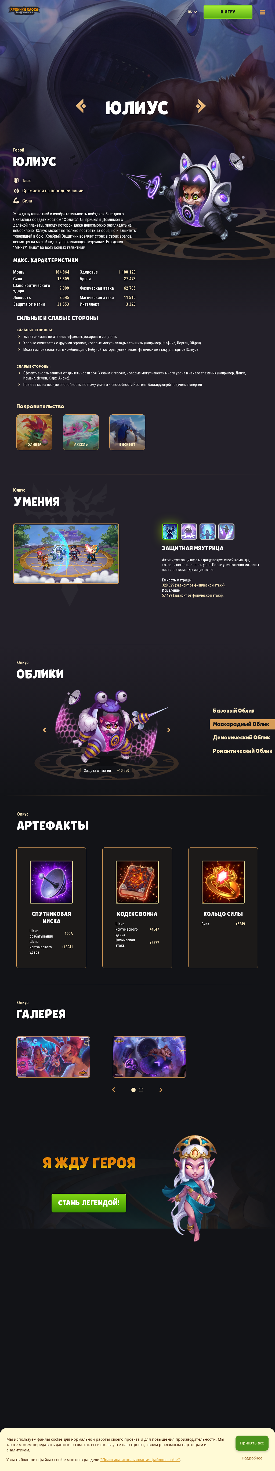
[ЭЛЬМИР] (80, 106)
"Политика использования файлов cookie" (140, 1459)
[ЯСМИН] (200, 106)
